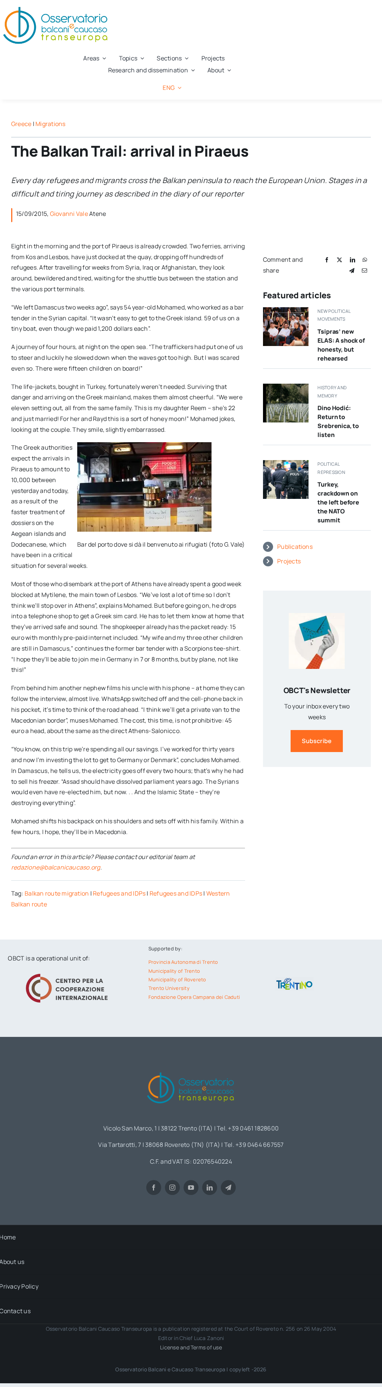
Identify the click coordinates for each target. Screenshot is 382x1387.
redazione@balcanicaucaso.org (55, 867)
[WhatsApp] (365, 259)
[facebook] (153, 1187)
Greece (21, 124)
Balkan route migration (57, 893)
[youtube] (191, 1187)
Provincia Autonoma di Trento (183, 962)
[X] (339, 259)
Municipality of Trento (174, 971)
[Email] (364, 270)
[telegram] (228, 1187)
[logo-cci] (68, 973)
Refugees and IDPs (119, 893)
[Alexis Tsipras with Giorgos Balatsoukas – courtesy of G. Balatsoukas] (286, 310)
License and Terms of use (191, 1347)
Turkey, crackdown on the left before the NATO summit (338, 502)
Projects (289, 561)
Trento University (169, 988)
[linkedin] (209, 1187)
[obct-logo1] (191, 1070)
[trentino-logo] (294, 980)
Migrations (50, 124)
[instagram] (172, 1187)
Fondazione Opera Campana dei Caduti (194, 997)
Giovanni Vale (69, 214)
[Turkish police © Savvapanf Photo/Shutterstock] (286, 463)
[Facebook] (326, 259)
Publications (295, 546)
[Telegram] (351, 270)
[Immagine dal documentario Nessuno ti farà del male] (286, 387)
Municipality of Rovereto (177, 979)
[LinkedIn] (352, 259)
